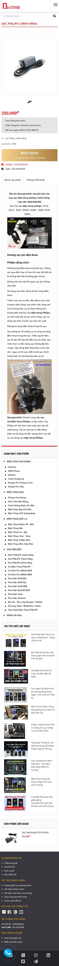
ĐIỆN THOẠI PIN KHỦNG (18, 461)
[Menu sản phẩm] (55, 6)
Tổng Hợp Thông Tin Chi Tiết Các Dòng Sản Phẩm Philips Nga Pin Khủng (42, 745)
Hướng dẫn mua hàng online (17, 885)
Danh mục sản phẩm (16, 453)
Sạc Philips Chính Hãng (19, 23)
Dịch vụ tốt (9, 870)
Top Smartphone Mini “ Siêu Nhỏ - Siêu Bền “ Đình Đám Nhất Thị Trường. (42, 765)
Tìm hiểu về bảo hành (14, 889)
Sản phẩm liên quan (16, 823)
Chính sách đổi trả (12, 900)
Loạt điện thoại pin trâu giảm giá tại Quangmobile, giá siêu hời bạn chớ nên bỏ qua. (42, 801)
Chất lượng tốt (10, 863)
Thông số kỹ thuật (35, 179)
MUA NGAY (29, 153)
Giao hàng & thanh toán (15, 896)
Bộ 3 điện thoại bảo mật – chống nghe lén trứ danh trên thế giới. (43, 655)
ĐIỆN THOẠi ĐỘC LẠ (16, 519)
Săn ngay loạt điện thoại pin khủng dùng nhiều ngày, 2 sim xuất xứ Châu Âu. (43, 693)
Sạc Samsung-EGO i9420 (35, 832)
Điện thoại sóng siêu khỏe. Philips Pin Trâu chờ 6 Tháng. (41, 781)
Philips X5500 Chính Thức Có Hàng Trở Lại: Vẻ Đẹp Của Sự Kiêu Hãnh (43, 727)
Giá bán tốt (9, 866)
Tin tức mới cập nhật (17, 626)
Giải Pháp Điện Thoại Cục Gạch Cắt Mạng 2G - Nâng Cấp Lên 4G (43, 637)
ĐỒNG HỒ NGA (13, 615)
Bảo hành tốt (10, 874)
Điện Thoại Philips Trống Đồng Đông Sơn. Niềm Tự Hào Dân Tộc (43, 709)
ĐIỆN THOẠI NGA (14, 492)
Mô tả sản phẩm (12, 179)
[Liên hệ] (8, 952)
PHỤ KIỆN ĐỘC (13, 549)
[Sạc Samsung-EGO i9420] (11, 838)
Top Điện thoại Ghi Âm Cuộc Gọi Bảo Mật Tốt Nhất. (41, 673)
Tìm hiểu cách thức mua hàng (18, 893)
